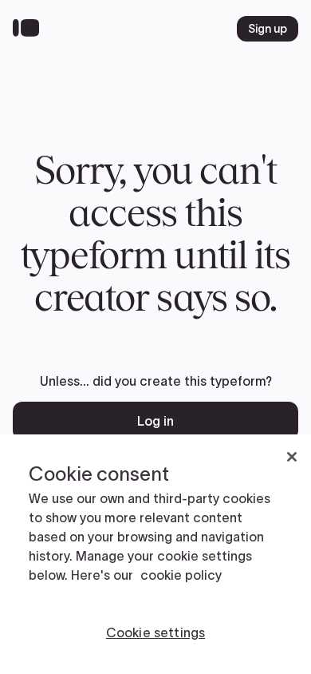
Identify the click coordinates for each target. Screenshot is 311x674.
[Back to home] (30, 28)
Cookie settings (155, 632)
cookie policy (181, 575)
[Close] (291, 456)
